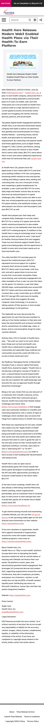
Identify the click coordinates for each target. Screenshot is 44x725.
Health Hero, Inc (32, 93)
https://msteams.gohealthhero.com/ (17, 541)
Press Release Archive (26, 712)
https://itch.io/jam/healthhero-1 (15, 407)
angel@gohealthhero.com (12, 612)
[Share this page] (40, 20)
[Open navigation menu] (4, 20)
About (11, 712)
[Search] (29, 19)
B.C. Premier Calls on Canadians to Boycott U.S (21, 3)
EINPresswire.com (14, 93)
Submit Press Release (13, 716)
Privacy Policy (33, 721)
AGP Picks (5, 3)
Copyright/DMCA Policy (15, 721)
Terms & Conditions (32, 716)
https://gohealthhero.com (12, 523)
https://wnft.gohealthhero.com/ (15, 452)
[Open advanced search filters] (34, 19)
